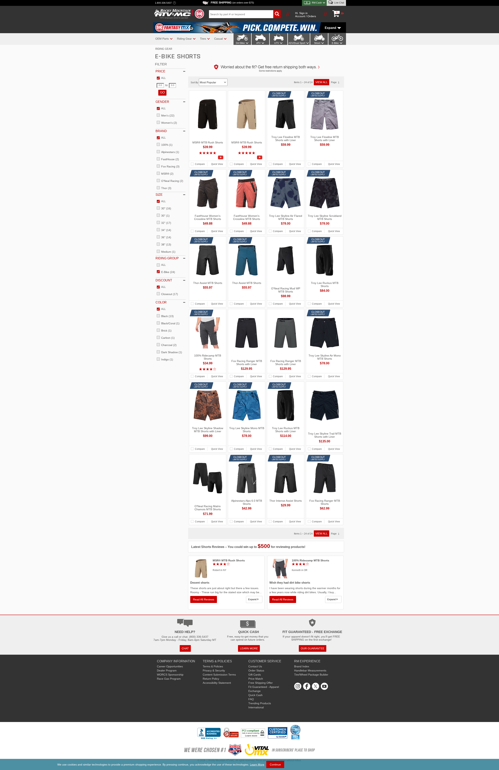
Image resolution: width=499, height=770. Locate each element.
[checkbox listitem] (161, 78)
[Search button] (277, 14)
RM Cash (317, 2)
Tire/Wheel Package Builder (311, 674)
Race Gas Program (169, 678)
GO (162, 92)
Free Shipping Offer (260, 682)
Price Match (255, 678)
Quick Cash (255, 695)
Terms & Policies (213, 666)
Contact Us (255, 666)
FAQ (251, 699)
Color (161, 302)
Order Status (256, 670)
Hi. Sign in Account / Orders (305, 15)
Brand (161, 131)
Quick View (217, 164)
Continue (275, 764)
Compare (200, 164)
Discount (164, 280)
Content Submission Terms (219, 674)
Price (160, 71)
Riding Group (167, 258)
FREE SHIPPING (232, 2)
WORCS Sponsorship (170, 674)
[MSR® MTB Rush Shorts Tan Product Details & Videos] (246, 157)
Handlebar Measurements (310, 670)
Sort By (195, 82)
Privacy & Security (214, 670)
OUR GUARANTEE (312, 648)
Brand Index (301, 666)
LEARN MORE (249, 648)
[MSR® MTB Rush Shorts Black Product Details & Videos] (207, 157)
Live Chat (339, 2)
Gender (162, 101)
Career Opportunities (170, 666)
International (256, 707)
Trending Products (259, 703)
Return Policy (211, 678)
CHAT (185, 648)
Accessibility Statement (217, 682)
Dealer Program (167, 670)
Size (159, 194)
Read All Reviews (203, 599)
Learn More (257, 764)
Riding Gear (163, 48)
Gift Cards (254, 674)
